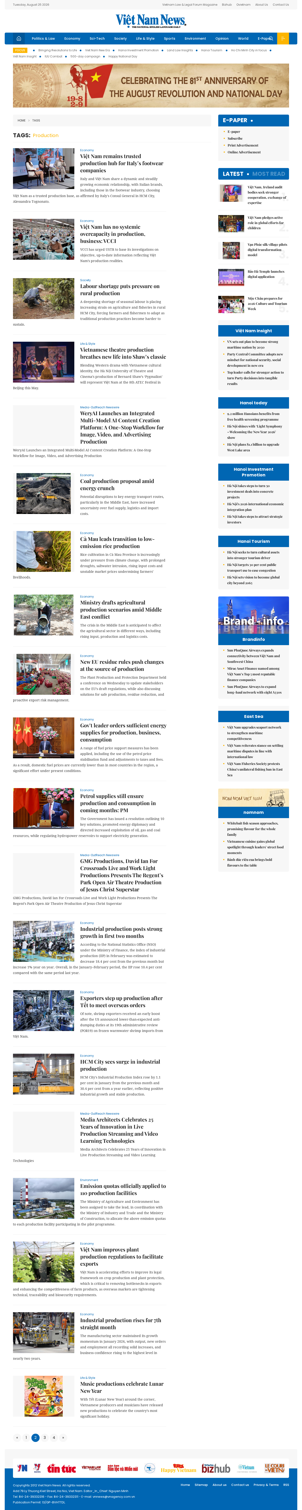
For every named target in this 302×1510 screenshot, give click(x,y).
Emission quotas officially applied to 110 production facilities (123, 1189)
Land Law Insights (180, 50)
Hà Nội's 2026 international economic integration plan (255, 507)
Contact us (240, 1485)
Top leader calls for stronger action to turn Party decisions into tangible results (255, 378)
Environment (195, 38)
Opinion (222, 38)
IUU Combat (53, 56)
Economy (72, 38)
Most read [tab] (268, 174)
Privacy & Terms (266, 1485)
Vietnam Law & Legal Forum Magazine (189, 5)
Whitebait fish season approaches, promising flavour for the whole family (252, 829)
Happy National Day (123, 56)
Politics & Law (43, 38)
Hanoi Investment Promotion (138, 50)
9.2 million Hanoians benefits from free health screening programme (253, 416)
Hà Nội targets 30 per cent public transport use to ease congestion (251, 567)
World (243, 38)
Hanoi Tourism (212, 50)
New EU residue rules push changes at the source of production (122, 665)
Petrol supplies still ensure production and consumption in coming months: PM (118, 803)
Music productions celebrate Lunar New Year (122, 1387)
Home (21, 120)
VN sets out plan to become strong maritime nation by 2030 (252, 344)
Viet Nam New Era (97, 50)
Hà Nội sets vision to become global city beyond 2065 (253, 580)
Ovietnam (243, 5)
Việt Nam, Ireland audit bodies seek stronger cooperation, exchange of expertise (267, 195)
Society (120, 38)
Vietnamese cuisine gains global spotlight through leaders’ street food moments (255, 847)
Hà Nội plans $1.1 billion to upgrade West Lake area (253, 447)
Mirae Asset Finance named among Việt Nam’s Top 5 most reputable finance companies (253, 674)
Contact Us (281, 5)
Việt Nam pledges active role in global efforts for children (266, 222)
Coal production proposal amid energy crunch (117, 484)
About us (219, 1485)
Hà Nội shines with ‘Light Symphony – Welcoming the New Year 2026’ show (254, 432)
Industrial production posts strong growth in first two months (121, 932)
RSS (286, 1485)
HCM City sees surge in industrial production (120, 1065)
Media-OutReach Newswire (99, 407)
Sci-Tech (97, 38)
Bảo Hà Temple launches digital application (266, 274)
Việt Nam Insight (25, 56)
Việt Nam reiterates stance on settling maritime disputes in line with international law (255, 751)
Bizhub (227, 5)
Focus (20, 50)
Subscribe (235, 138)
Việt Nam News (151, 21)
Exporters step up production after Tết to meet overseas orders (121, 1001)
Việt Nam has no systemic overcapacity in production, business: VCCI (112, 233)
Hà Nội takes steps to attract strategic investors (255, 519)
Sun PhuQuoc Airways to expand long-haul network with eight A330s (254, 689)
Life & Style (145, 38)
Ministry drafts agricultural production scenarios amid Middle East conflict (121, 609)
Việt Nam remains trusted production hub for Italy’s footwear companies (121, 163)
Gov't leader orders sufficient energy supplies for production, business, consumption (123, 732)
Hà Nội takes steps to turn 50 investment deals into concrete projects (250, 491)
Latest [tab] (233, 174)
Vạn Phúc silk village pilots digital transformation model (267, 249)
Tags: (21, 135)
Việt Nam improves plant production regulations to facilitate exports (121, 1256)
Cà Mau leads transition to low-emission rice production (117, 542)
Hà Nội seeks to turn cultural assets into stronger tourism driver (253, 555)
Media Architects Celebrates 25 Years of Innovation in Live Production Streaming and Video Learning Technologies (119, 1130)
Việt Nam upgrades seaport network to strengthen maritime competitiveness (254, 733)
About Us (261, 5)
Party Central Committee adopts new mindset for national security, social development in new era (255, 360)
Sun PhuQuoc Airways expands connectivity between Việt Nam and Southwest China (253, 656)
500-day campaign (85, 56)
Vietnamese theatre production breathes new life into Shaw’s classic (123, 353)
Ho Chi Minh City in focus (249, 50)
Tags (36, 120)
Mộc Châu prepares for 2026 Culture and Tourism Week (267, 303)
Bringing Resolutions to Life (57, 50)
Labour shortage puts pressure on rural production (120, 289)
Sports (169, 38)
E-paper (235, 120)
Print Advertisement (243, 145)
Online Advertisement (244, 152)
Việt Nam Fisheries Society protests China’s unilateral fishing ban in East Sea (255, 769)
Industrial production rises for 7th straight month (120, 1323)
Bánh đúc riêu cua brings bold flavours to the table (249, 862)
